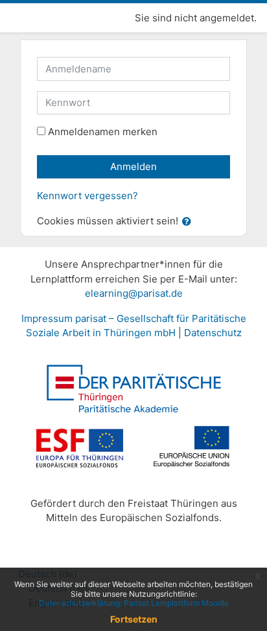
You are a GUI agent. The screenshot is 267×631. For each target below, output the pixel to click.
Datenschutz (213, 332)
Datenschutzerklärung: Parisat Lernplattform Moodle (134, 603)
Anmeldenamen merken (102, 131)
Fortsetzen (133, 619)
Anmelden (133, 166)
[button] (189, 222)
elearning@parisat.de (134, 293)
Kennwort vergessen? (87, 195)
